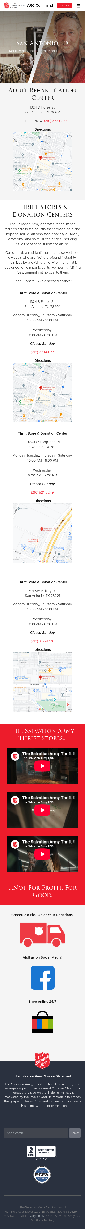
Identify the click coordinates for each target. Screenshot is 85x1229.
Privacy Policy (35, 1216)
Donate (64, 5)
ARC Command (40, 5)
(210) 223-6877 (55, 121)
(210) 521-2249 (42, 492)
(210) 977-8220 (42, 641)
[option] (42, 47)
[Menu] (77, 5)
